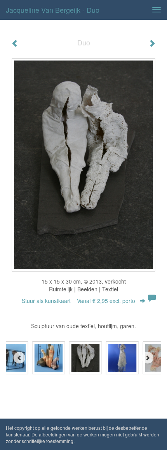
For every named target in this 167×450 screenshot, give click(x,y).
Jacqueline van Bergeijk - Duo (52, 10)
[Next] (147, 357)
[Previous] (19, 357)
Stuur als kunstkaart (78, 301)
